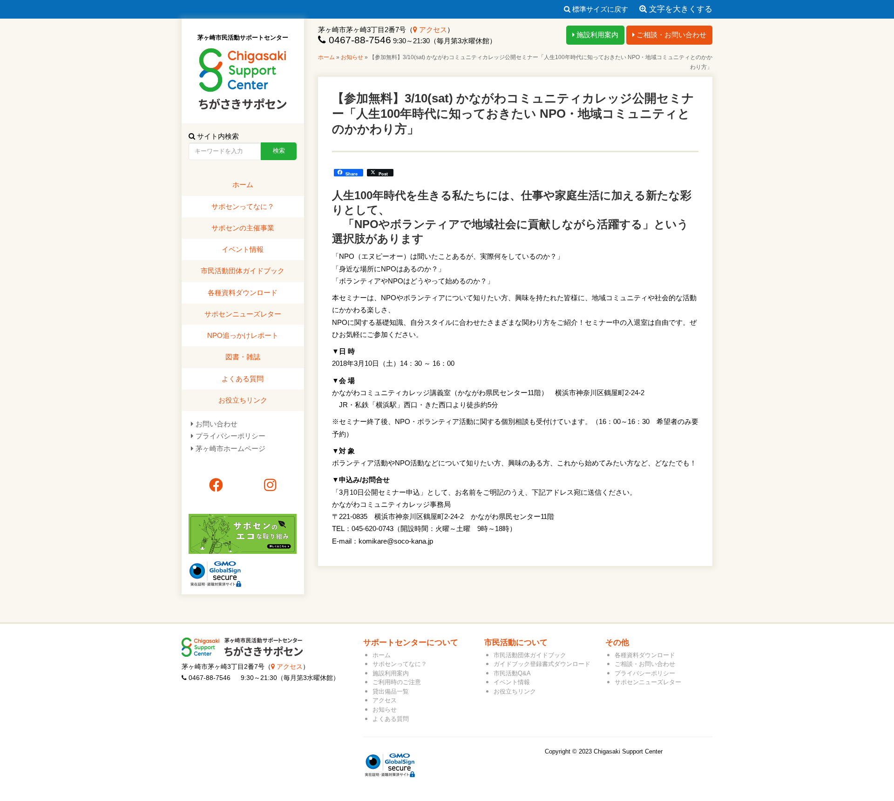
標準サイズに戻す (599, 9)
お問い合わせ (216, 424)
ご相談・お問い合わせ (670, 35)
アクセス (432, 30)
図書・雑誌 (242, 357)
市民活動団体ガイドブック (242, 271)
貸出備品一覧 (390, 691)
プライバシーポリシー (230, 436)
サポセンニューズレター (242, 314)
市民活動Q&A (512, 673)
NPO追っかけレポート (242, 335)
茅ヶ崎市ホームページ (230, 448)
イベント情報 (243, 249)
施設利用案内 (596, 35)
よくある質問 (243, 379)
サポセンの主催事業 (242, 228)
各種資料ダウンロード (243, 292)
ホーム (326, 57)
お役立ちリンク (242, 400)
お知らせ (352, 57)
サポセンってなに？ (242, 206)
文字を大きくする (679, 9)
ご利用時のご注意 (396, 682)
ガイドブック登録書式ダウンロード (542, 663)
